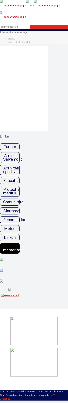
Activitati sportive (11, 170)
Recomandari (11, 219)
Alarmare (11, 211)
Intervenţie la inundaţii (19, 42)
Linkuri (10, 237)
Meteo (9, 228)
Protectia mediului (11, 191)
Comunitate (11, 202)
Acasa (11, 38)
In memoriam (11, 248)
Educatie (11, 180)
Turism (10, 146)
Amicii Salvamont (11, 157)
